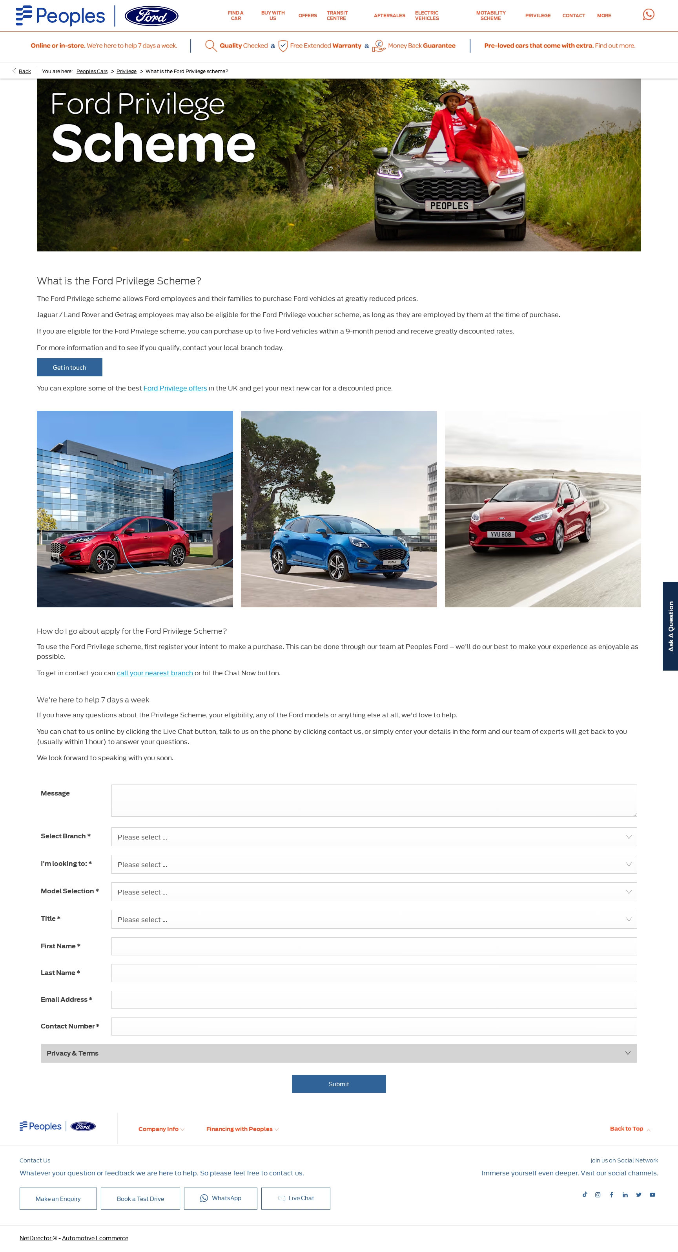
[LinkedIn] (625, 1194)
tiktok (586, 1194)
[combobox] (374, 836)
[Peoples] (97, 16)
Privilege (127, 70)
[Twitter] (639, 1194)
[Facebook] (612, 1194)
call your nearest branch (155, 672)
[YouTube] (652, 1194)
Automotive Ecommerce (95, 1238)
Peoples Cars (92, 70)
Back (25, 70)
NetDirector (36, 1238)
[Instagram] (598, 1194)
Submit (339, 1084)
